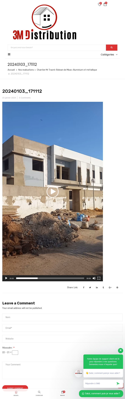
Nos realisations (26, 70)
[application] (52, 191)
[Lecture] (6, 278)
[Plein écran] (98, 278)
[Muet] (94, 278)
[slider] (50, 278)
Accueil (11, 70)
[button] (105, 4)
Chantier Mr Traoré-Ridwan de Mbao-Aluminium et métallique (67, 70)
